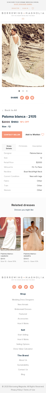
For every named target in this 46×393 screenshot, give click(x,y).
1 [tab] (19, 91)
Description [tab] (37, 146)
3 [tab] (27, 91)
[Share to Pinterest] (32, 98)
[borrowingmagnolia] (23, 14)
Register (15, 8)
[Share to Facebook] (27, 98)
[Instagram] (14, 287)
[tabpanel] (23, 55)
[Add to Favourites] (32, 8)
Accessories (23, 319)
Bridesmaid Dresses (23, 309)
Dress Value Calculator (23, 349)
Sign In (25, 8)
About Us (23, 360)
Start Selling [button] (23, 335)
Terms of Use (29, 390)
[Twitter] (26, 287)
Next (43, 233)
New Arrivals (23, 304)
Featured (23, 314)
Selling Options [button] (23, 344)
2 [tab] (23, 91)
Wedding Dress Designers (23, 300)
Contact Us (23, 369)
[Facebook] (20, 287)
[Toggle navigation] (23, 19)
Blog (23, 374)
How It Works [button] (23, 323)
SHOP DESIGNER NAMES (23, 4)
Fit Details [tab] (23, 146)
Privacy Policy (16, 390)
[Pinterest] (32, 287)
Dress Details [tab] (9, 147)
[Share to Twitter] (22, 98)
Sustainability (23, 365)
